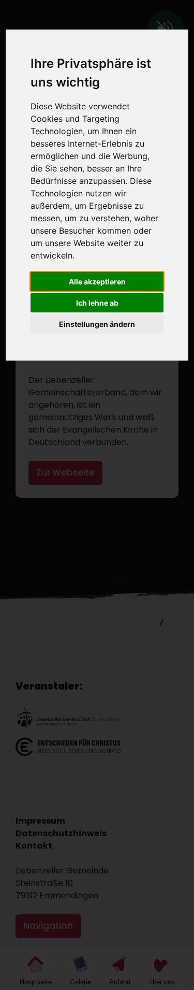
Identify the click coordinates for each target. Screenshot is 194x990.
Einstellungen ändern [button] (97, 324)
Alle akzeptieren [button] (97, 281)
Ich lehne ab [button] (97, 302)
